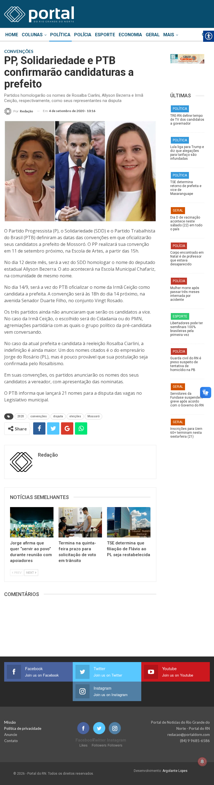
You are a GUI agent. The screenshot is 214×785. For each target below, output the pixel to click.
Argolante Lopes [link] (175, 771)
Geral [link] (153, 34)
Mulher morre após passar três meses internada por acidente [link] (185, 294)
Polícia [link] (82, 34)
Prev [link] (17, 572)
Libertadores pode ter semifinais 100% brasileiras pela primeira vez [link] (186, 329)
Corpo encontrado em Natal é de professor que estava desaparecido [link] (187, 258)
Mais (168, 34)
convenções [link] (38, 416)
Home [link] (11, 34)
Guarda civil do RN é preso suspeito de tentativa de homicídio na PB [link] (185, 364)
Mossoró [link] (93, 416)
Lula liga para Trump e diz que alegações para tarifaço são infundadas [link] (187, 153)
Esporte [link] (105, 34)
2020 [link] (20, 416)
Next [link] (30, 572)
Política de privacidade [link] (22, 728)
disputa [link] (58, 416)
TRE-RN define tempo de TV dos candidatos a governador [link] (187, 119)
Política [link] (60, 34)
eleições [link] (75, 416)
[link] (39, 13)
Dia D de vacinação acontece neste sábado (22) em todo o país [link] (186, 223)
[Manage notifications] (202, 761)
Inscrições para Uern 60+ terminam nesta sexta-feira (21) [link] (186, 432)
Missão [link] (10, 722)
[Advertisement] (187, 563)
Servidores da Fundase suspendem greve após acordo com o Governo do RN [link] (187, 399)
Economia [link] (130, 34)
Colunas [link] (32, 34)
